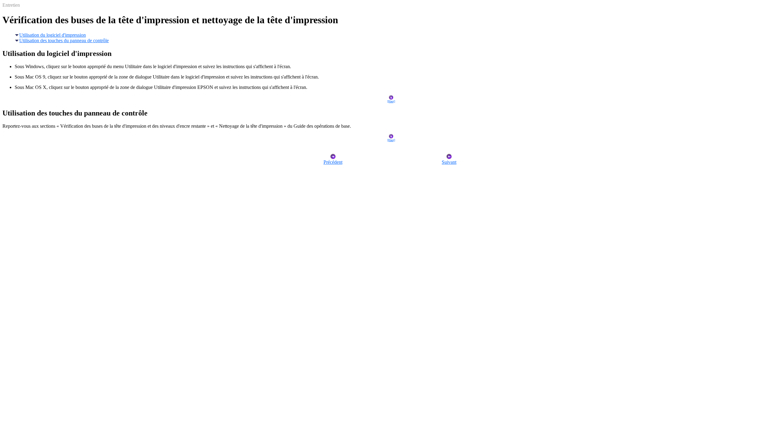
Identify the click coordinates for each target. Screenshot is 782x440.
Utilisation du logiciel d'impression (52, 35)
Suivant (449, 162)
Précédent (332, 162)
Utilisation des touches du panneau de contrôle (64, 40)
